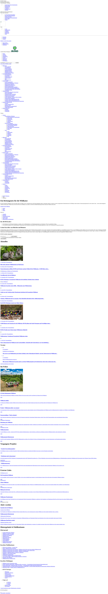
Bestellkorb (5, 44)
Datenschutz (5, 58)
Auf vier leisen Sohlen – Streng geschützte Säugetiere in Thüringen (15, 556)
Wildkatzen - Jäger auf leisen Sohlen (9, 553)
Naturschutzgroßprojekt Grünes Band (11, 92)
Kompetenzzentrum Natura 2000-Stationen (12, 89)
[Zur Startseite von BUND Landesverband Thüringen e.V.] (14, 51)
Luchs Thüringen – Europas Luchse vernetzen (13, 97)
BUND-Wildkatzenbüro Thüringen (11, 158)
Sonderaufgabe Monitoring (10, 98)
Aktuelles (4, 214)
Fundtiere (6, 109)
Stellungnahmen (8, 77)
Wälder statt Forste (8, 16)
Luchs (6, 28)
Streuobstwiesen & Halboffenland (11, 17)
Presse (4, 53)
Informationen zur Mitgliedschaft (11, 106)
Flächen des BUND (8, 76)
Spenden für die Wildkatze (5, 206)
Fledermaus (9, 135)
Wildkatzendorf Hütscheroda (10, 84)
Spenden (6, 103)
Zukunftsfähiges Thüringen (10, 116)
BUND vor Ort (5, 80)
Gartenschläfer (7, 29)
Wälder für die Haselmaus (9, 96)
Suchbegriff (2, 62)
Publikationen (5, 56)
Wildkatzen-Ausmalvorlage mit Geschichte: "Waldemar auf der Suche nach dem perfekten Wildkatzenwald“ (22, 549)
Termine (4, 54)
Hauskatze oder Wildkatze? (7, 557)
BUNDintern (5, 60)
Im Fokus (4, 215)
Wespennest (7, 110)
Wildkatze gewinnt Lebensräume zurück (10, 563)
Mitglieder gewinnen (8, 71)
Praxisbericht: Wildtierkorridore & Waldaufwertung (12, 555)
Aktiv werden (5, 218)
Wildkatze (9, 133)
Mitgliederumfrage (8, 70)
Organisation (7, 75)
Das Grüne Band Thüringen (10, 15)
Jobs (6, 78)
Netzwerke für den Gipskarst (10, 95)
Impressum (5, 59)
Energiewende (7, 6)
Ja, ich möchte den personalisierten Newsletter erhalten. (11, 237)
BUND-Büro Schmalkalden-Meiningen (12, 159)
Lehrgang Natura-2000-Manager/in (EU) (12, 100)
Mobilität (6, 9)
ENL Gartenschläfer (8, 93)
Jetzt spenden (9, 40)
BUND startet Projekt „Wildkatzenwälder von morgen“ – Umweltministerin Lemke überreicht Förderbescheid (22, 565)
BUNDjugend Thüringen (9, 83)
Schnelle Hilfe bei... (6, 108)
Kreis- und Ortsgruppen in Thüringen (11, 82)
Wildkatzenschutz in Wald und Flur (9, 558)
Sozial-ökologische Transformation (11, 4)
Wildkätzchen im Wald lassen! (8, 554)
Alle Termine (11, 363)
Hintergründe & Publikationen (8, 219)
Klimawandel (7, 5)
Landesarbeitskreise (8, 69)
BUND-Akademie (8, 68)
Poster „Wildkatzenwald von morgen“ (9, 548)
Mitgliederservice (8, 79)
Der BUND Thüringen (7, 73)
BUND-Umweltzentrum (9, 157)
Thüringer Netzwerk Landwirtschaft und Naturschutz (14, 101)
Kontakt (4, 57)
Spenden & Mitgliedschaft (7, 102)
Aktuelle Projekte (6, 91)
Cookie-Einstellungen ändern (5, 588)
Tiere (6, 130)
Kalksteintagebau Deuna (9, 72)
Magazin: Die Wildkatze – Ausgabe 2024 (10, 547)
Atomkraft (7, 7)
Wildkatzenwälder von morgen (10, 94)
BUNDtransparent (8, 74)
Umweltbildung (8, 67)
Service (4, 184)
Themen (4, 115)
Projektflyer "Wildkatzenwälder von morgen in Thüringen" (13, 552)
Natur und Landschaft (9, 123)
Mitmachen (5, 65)
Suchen (17, 62)
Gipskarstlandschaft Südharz (10, 14)
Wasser (6, 19)
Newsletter (5, 55)
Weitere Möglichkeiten (9, 107)
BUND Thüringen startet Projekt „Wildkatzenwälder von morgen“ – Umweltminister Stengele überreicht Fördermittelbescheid (25, 564)
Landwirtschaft (7, 8)
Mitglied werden (3, 40)
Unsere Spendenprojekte (9, 104)
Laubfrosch (9, 134)
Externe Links (5, 217)
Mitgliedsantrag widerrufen (16, 588)
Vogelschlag (7, 111)
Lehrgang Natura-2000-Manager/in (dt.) (12, 99)
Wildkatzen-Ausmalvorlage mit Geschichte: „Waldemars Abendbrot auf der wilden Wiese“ (19, 550)
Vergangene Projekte (6, 216)
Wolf (6, 34)
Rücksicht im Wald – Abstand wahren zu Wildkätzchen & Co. (14, 567)
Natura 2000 (7, 18)
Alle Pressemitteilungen (4, 363)
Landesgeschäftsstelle (9, 81)
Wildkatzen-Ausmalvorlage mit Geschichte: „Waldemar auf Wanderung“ (15, 551)
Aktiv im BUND (8, 66)
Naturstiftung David (8, 90)
